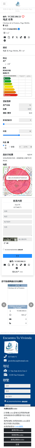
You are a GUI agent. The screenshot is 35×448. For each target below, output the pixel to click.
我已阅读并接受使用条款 (14, 249)
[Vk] (25, 37)
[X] (17, 37)
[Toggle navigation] (4, 4)
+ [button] (5, 169)
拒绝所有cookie (17, 435)
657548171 (17, 207)
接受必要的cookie (17, 440)
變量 (12, 147)
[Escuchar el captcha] (7, 243)
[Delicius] (21, 37)
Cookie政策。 (19, 426)
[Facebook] (13, 37)
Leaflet (14, 195)
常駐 (6, 147)
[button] (3, 304)
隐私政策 (20, 249)
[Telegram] (5, 40)
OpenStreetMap (22, 195)
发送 (17, 256)
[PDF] (9, 37)
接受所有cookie (17, 430)
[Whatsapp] (29, 37)
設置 (17, 444)
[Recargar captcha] (5, 243)
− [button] (5, 172)
